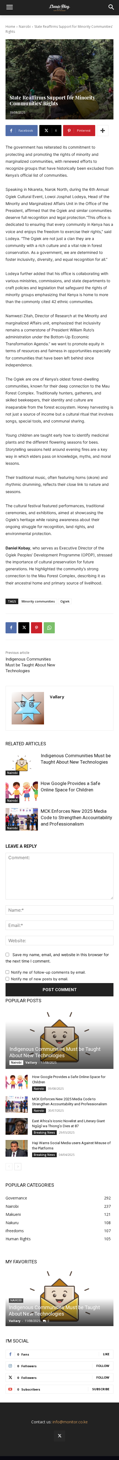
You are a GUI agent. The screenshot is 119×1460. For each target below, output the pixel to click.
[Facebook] (11, 627)
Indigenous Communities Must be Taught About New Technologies (30, 665)
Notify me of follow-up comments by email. (48, 972)
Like (106, 1354)
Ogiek (64, 601)
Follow (102, 1366)
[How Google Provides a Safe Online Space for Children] (22, 791)
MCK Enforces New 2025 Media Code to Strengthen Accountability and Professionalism (76, 817)
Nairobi (25, 26)
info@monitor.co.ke (70, 1421)
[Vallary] (28, 708)
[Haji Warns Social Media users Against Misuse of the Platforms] (17, 1148)
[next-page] (17, 1166)
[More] (102, 130)
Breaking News (44, 1132)
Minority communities (38, 601)
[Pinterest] (36, 627)
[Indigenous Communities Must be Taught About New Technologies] (22, 763)
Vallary (57, 696)
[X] (23, 627)
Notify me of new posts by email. (39, 979)
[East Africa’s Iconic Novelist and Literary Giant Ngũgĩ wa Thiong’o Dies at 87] (17, 1126)
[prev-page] (9, 1166)
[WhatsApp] (49, 627)
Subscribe (100, 1389)
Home (10, 26)
